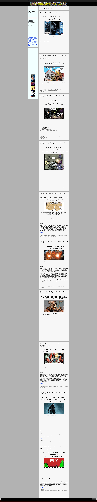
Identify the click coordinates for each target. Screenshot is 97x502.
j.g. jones (52, 338)
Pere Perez (47, 136)
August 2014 (54, 88)
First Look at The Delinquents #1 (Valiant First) (52, 193)
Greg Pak (49, 338)
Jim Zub (46, 441)
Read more (41, 85)
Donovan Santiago (58, 88)
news (66, 490)
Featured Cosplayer (35, 0)
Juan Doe (51, 89)
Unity (42, 137)
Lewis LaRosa (55, 89)
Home (29, 0)
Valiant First (52, 50)
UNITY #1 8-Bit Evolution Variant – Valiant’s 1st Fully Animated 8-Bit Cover (54, 447)
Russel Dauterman (60, 136)
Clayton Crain (42, 286)
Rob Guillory (62, 386)
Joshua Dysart (48, 89)
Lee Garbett (49, 286)
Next (42, 495)
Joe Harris (45, 89)
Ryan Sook (65, 386)
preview (67, 89)
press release (64, 89)
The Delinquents (44, 90)
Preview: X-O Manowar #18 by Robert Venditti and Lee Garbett (54, 241)
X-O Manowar (58, 50)
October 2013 (52, 286)
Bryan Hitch (44, 490)
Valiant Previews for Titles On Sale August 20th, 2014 (53, 56)
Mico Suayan (44, 136)
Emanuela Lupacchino (62, 88)
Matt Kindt (62, 36)
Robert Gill (41, 90)
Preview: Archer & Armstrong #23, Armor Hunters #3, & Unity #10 (53, 96)
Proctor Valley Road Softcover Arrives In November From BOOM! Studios (32, 35)
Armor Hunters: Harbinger (50, 88)
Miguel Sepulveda (52, 441)
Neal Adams (64, 490)
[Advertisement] (34, 60)
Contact (57, 0)
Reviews (45, 0)
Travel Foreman (50, 491)
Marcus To (48, 441)
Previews (41, 0)
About (54, 0)
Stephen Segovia (45, 50)
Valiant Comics (48, 36)
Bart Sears (42, 490)
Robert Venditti (41, 50)
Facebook (65, 435)
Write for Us (49, 0)
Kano (53, 89)
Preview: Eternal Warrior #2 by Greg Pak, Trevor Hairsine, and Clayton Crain (53, 292)
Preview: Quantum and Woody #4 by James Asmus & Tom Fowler (52, 344)
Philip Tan (61, 89)
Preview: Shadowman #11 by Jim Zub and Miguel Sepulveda (53, 393)
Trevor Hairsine (48, 90)
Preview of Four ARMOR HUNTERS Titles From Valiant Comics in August (53, 143)
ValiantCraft (55, 50)
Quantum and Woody (58, 386)
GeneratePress (54, 501)
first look (54, 235)
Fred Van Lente (62, 135)
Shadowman (66, 441)
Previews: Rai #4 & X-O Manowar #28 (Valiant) (52, 12)
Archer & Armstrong (43, 135)
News (41, 489)
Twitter (41, 436)
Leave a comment (42, 51)
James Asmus (42, 89)
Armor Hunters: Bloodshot (44, 88)
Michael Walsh (41, 136)
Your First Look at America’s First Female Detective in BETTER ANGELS (32, 42)
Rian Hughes (63, 441)
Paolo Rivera (58, 89)
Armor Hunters (47, 135)
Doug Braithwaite (59, 135)
